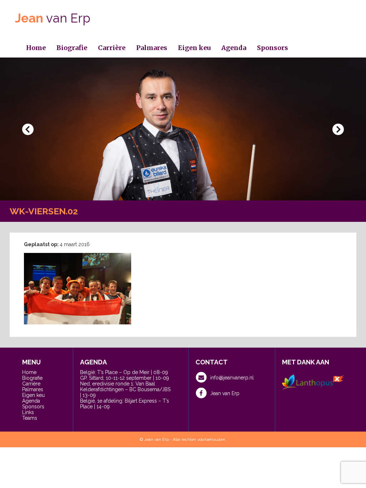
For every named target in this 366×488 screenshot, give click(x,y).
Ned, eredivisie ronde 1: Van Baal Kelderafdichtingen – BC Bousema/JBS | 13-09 (125, 389)
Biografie (71, 48)
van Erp (52, 18)
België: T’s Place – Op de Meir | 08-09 (124, 372)
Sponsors (272, 48)
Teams (29, 418)
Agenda (233, 48)
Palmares (151, 48)
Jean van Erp (224, 393)
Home (36, 48)
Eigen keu (194, 48)
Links (28, 412)
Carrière (111, 48)
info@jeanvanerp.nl (232, 377)
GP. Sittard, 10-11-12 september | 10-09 (124, 378)
